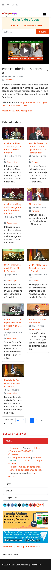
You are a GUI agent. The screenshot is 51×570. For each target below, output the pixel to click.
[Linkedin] (12, 4)
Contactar (13, 454)
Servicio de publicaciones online (25, 469)
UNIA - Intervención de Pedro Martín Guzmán (13, 268)
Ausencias (14, 448)
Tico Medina (35, 204)
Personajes (9, 79)
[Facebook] (3, 4)
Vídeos (37, 448)
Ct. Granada (26, 460)
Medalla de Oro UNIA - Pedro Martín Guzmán (13, 383)
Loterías (37, 457)
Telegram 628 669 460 (20, 451)
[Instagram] (17, 4)
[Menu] (44, 14)
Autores (12, 476)
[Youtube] (8, 4)
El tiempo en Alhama (20, 457)
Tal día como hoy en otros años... (26, 466)
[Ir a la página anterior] (23, 420)
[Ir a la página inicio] (18, 420)
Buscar (43, 31)
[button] (25, 441)
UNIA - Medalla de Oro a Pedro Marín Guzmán (38, 268)
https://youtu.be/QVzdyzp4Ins (17, 110)
